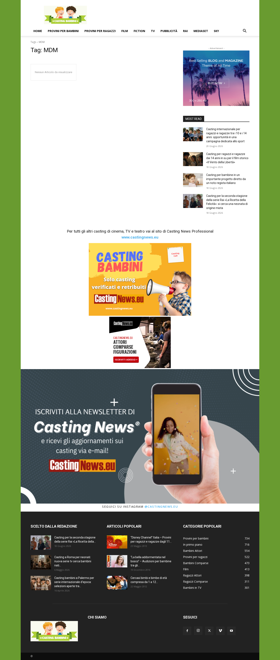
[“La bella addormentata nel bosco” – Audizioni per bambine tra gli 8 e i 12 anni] (117, 561)
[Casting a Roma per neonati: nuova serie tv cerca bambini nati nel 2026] (41, 562)
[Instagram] (198, 631)
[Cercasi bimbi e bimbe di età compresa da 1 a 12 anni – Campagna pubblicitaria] (117, 583)
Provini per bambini (63, 31)
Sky (216, 31)
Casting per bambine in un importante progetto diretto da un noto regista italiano (226, 179)
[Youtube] (231, 631)
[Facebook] (187, 631)
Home (37, 31)
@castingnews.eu (161, 506)
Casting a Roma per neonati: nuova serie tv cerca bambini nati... (72, 561)
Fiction (139, 31)
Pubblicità (168, 31)
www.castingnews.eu (140, 237)
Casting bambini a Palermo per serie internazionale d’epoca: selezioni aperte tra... (74, 582)
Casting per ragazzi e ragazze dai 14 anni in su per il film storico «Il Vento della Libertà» (227, 158)
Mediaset (200, 31)
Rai (185, 31)
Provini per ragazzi (100, 31)
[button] (244, 31)
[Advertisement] (174, 15)
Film (124, 31)
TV (153, 31)
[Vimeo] (220, 631)
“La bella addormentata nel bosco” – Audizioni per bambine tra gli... (151, 561)
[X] (209, 631)
